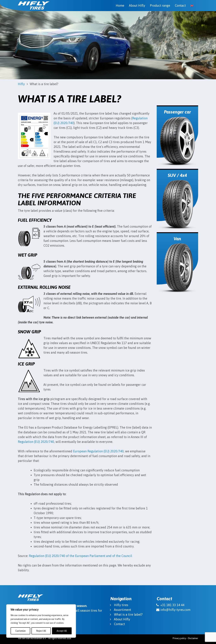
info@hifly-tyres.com (175, 610)
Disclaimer (193, 638)
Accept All (62, 631)
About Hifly (137, 5)
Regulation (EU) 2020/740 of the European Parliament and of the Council (80, 556)
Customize (20, 631)
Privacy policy (179, 638)
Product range (160, 5)
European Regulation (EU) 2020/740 (98, 451)
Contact (180, 5)
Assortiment (122, 610)
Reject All (41, 631)
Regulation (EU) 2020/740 (36, 441)
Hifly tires (121, 605)
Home (120, 5)
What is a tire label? (128, 614)
